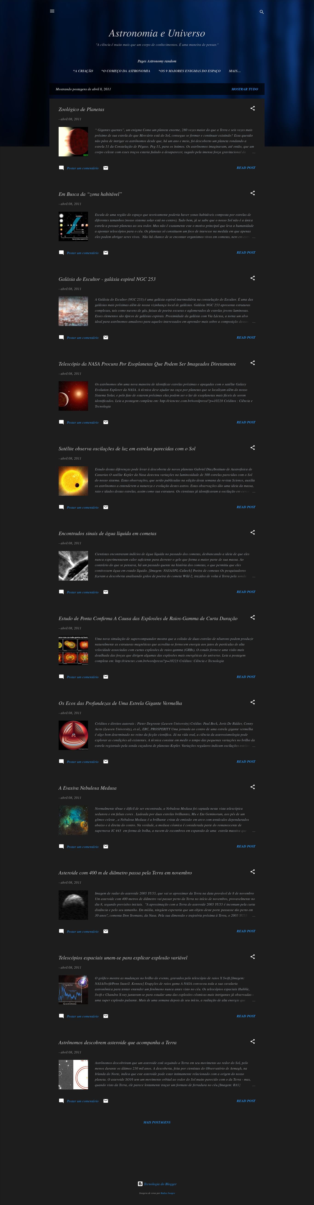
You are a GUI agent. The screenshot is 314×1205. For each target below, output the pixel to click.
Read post (246, 167)
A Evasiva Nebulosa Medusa (88, 787)
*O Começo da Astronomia (125, 70)
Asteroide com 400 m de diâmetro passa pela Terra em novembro (125, 872)
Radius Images (168, 1193)
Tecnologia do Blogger (160, 1184)
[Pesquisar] (262, 13)
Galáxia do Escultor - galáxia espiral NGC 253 (107, 278)
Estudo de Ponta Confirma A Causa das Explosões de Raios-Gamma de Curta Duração (148, 618)
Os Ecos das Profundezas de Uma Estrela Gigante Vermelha (120, 702)
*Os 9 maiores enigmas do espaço (190, 70)
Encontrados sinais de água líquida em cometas (108, 533)
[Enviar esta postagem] (105, 169)
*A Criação (83, 70)
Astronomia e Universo (157, 32)
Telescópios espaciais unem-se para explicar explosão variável (123, 957)
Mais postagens (157, 1122)
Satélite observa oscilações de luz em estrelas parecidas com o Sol (127, 448)
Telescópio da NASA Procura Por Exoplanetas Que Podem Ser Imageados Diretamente (147, 363)
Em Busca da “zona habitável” (90, 193)
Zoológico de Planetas (81, 109)
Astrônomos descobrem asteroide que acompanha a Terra (118, 1042)
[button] (252, 109)
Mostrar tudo (244, 89)
